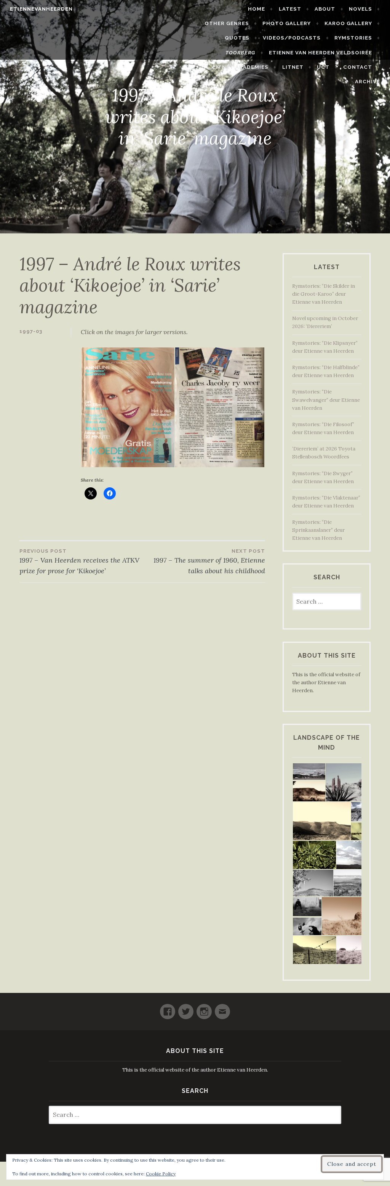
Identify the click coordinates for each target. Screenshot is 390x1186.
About (325, 9)
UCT (323, 67)
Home (256, 9)
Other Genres (227, 23)
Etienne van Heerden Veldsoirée (320, 52)
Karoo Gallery (348, 23)
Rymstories (353, 38)
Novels (360, 9)
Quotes (237, 38)
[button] (127, 407)
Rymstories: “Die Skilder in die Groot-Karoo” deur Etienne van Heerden (323, 294)
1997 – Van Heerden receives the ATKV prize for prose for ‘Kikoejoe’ (79, 562)
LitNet (293, 67)
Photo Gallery (286, 23)
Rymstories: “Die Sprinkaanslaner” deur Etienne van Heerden (318, 530)
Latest (290, 9)
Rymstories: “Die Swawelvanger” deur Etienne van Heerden (326, 399)
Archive (367, 81)
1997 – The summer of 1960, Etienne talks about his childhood (209, 562)
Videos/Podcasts (292, 38)
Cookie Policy (161, 1173)
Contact (357, 67)
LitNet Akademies (241, 67)
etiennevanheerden (41, 9)
